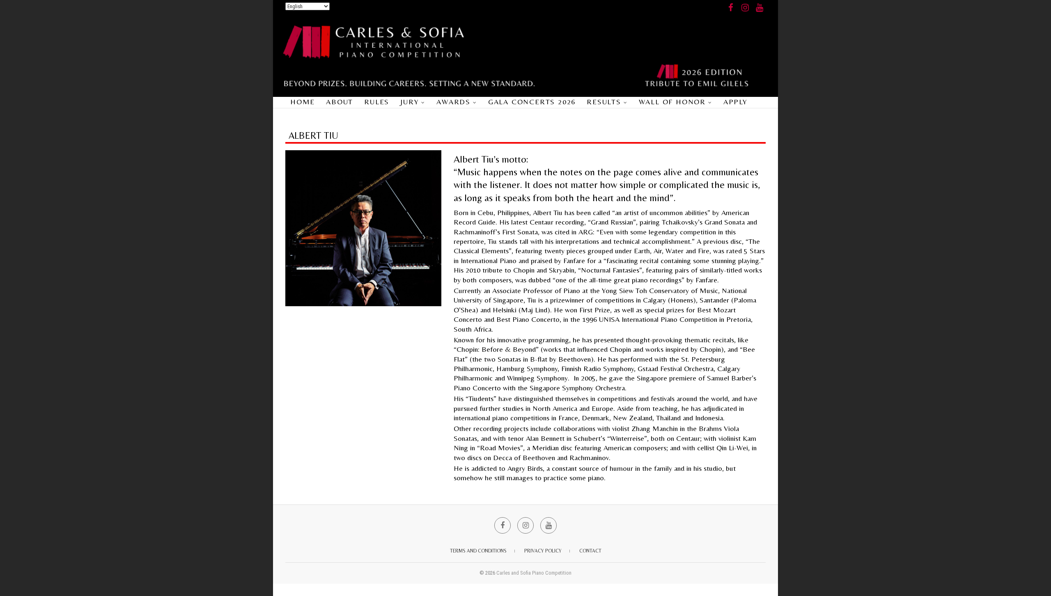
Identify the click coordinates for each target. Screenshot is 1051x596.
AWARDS (453, 101)
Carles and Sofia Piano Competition (533, 573)
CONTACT (590, 551)
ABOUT (339, 101)
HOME (302, 101)
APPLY (735, 101)
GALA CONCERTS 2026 (532, 101)
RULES (376, 101)
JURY (409, 101)
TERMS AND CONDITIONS (478, 551)
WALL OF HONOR (672, 101)
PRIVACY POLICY (543, 551)
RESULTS (604, 101)
